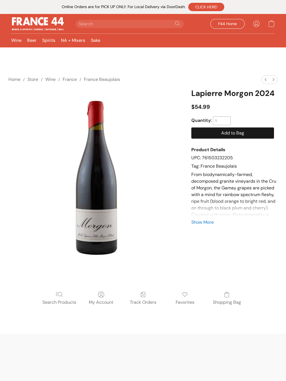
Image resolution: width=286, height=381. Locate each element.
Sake (95, 40)
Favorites (185, 302)
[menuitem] (266, 80)
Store (32, 79)
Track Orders (143, 302)
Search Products (59, 302)
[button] (206, 7)
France (70, 79)
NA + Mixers (73, 40)
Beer (32, 40)
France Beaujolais (102, 79)
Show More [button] (202, 222)
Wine (16, 40)
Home (14, 79)
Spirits (48, 40)
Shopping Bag (227, 302)
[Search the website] (177, 23)
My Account (101, 302)
